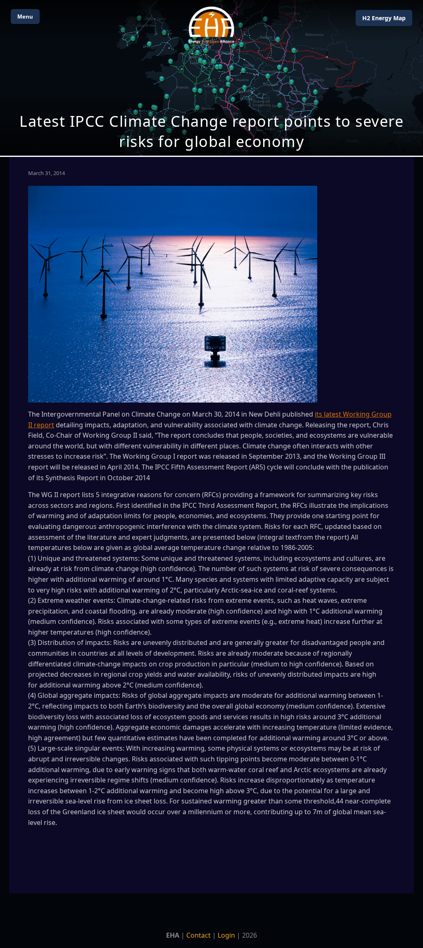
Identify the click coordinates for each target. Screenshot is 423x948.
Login (226, 935)
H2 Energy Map (384, 18)
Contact (198, 935)
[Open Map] (211, 78)
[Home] (211, 25)
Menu (25, 16)
